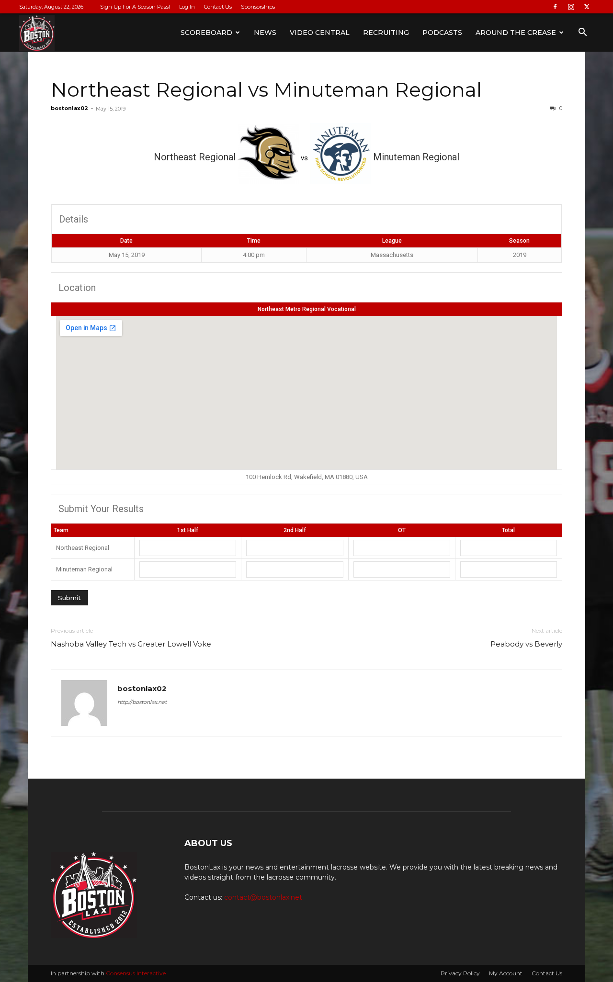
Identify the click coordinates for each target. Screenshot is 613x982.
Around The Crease (516, 32)
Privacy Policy (460, 973)
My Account (505, 973)
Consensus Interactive (136, 973)
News (265, 32)
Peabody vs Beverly (526, 643)
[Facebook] (555, 6)
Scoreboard (206, 32)
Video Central (320, 32)
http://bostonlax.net (142, 702)
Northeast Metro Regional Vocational (307, 309)
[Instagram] (571, 6)
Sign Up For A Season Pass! (135, 6)
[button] (582, 33)
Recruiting (386, 32)
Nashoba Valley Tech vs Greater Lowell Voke (131, 643)
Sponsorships (258, 6)
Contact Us (218, 6)
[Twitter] (586, 6)
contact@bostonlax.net (263, 897)
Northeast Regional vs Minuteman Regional (266, 89)
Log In (187, 6)
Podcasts (442, 32)
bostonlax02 (69, 108)
